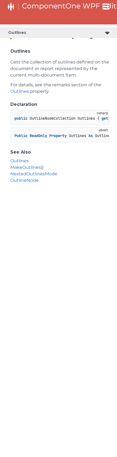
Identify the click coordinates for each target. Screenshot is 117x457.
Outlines (17, 32)
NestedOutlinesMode (33, 173)
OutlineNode (24, 180)
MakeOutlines (25, 167)
